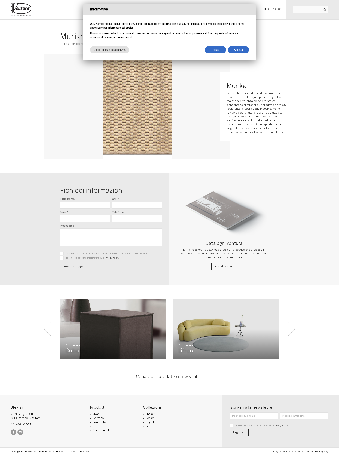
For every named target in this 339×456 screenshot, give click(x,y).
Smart (149, 426)
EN (269, 9)
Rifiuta (215, 49)
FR (279, 9)
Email (64, 212)
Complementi (78, 44)
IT (265, 9)
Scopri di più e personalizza (110, 49)
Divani (96, 414)
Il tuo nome (68, 199)
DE (274, 9)
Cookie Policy (293, 452)
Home (63, 44)
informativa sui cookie (120, 27)
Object (150, 422)
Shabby (150, 414)
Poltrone (98, 418)
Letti (95, 426)
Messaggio (68, 225)
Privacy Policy (111, 258)
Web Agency (322, 452)
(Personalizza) (307, 452)
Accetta (238, 49)
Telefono (118, 212)
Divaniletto (99, 422)
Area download (224, 266)
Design (150, 418)
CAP (115, 199)
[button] (47, 329)
